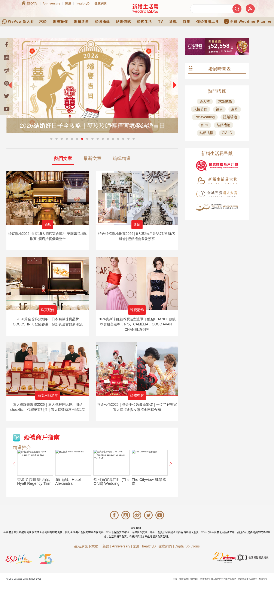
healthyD (82, 3)
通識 (173, 21)
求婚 (43, 21)
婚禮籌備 (60, 21)
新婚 (106, 546)
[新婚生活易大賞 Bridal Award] (217, 180)
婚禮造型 (81, 21)
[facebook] (6, 44)
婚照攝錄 (102, 21)
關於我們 (183, 579)
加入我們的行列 (218, 579)
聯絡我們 (232, 579)
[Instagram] (6, 57)
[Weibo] (6, 70)
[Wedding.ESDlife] (145, 8)
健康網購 (101, 3)
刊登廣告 (194, 579)
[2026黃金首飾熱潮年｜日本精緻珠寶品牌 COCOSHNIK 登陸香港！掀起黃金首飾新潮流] (47, 283)
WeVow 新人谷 (21, 21)
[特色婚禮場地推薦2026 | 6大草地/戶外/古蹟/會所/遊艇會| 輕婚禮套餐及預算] (137, 198)
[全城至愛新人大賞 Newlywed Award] (217, 194)
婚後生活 (144, 21)
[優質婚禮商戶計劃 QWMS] (217, 165)
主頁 (175, 579)
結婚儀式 (123, 21)
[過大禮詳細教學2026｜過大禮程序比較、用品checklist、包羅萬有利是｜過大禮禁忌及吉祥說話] (47, 368)
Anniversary (51, 3)
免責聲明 (163, 536)
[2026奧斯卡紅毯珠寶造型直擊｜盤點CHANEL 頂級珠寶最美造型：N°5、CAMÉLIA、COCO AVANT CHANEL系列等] (137, 283)
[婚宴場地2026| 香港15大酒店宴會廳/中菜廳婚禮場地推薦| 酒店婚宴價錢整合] (47, 198)
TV (160, 21)
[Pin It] (6, 83)
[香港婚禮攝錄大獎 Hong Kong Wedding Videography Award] (217, 207)
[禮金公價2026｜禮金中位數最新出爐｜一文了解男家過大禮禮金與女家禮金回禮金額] (137, 368)
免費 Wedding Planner (251, 21)
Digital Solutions (187, 546)
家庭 (68, 3)
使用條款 (242, 579)
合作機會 (204, 579)
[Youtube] (6, 108)
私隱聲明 (253, 579)
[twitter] (6, 95)
